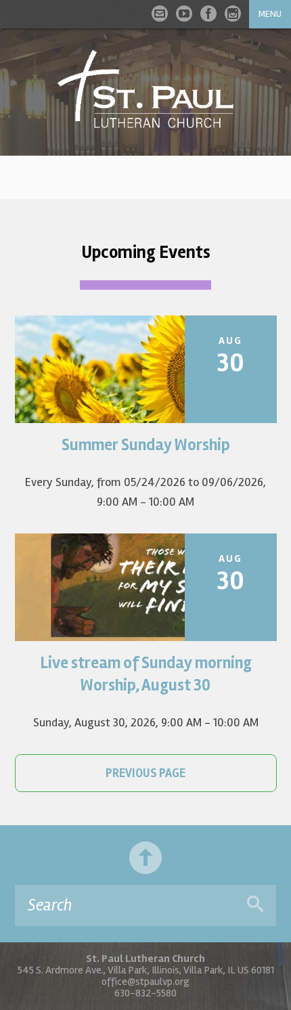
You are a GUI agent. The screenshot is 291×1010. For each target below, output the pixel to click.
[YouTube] (184, 13)
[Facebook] (208, 13)
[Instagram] (233, 13)
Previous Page (145, 773)
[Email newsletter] (160, 13)
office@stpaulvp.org (145, 981)
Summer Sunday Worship (146, 445)
